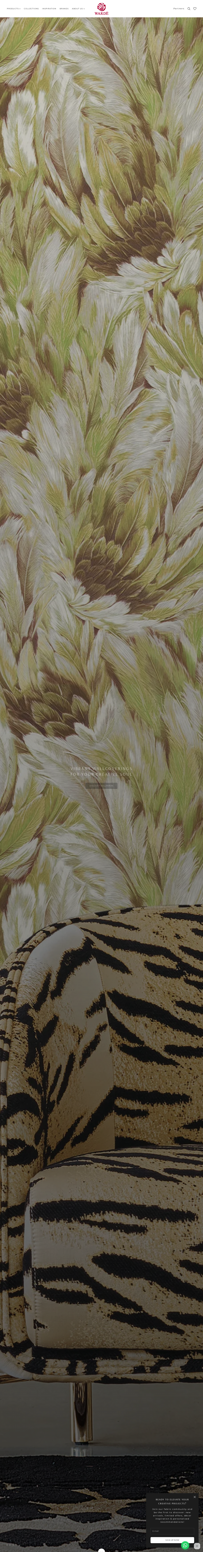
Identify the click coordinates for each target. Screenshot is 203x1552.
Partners (178, 8)
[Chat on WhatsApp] (185, 1545)
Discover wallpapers (101, 784)
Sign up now (172, 1540)
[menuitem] (14, 8)
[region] (101, 776)
